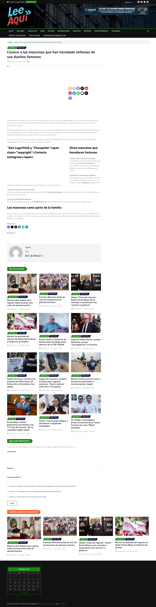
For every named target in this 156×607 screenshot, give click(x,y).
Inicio (11, 31)
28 (33, 589)
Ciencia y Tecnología (17, 35)
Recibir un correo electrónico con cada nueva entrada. (27, 497)
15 (38, 583)
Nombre (10, 468)
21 (33, 586)
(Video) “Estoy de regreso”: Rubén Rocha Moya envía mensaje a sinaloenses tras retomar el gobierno (95, 546)
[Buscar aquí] (148, 31)
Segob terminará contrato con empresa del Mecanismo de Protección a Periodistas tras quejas (21, 383)
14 (33, 583)
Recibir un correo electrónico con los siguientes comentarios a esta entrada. (35, 491)
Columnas (116, 31)
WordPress (42, 604)
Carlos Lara (14, 309)
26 (24, 589)
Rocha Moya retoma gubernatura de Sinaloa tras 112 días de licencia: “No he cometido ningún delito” (20, 426)
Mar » (26, 592)
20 (28, 586)
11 (19, 583)
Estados (51, 31)
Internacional (64, 31)
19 (24, 586)
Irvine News (52, 604)
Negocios (77, 31)
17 (15, 586)
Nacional (20, 31)
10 (15, 583)
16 (10, 586)
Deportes (87, 31)
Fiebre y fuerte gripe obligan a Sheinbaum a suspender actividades (53, 423)
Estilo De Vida (34, 35)
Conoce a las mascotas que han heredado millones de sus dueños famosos (38, 42)
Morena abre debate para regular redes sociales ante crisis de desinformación (20, 302)
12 (24, 583)
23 (10, 589)
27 (28, 589)
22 (38, 586)
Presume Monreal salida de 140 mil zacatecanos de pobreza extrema (52, 299)
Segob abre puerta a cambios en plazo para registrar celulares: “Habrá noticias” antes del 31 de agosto (53, 383)
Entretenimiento (101, 31)
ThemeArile (62, 604)
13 (28, 583)
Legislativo (32, 31)
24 (15, 589)
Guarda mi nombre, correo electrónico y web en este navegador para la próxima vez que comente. (43, 486)
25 (19, 589)
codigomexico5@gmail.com (54, 35)
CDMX (42, 31)
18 (19, 586)
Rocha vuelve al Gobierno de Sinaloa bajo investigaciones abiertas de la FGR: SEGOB (52, 342)
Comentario (11, 452)
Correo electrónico (14, 477)
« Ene (21, 592)
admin (12, 61)
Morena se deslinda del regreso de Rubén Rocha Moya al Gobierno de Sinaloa (21, 338)
